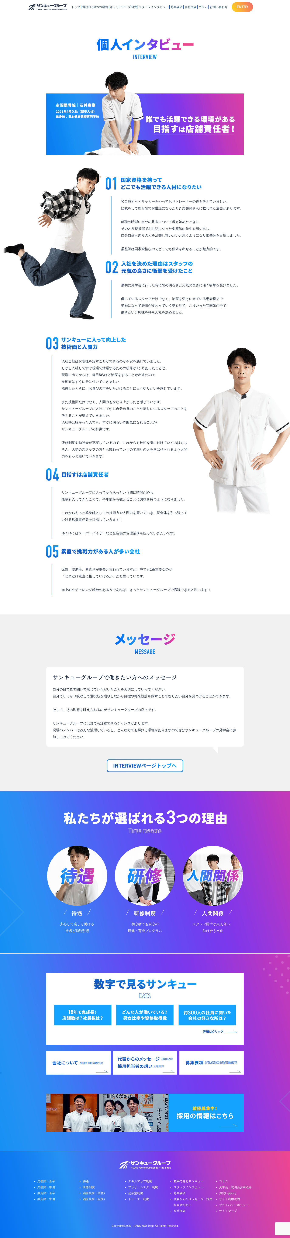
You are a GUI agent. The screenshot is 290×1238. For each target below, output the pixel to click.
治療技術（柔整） (95, 1193)
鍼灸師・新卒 (46, 1193)
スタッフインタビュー (154, 7)
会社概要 (191, 7)
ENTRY (242, 7)
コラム (203, 7)
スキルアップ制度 (140, 1181)
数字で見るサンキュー (188, 1181)
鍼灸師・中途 (46, 1199)
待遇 (86, 1181)
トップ (75, 7)
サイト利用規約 (229, 1199)
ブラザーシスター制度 (143, 1187)
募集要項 (177, 7)
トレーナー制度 (138, 1199)
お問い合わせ (219, 7)
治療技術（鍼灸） (95, 1199)
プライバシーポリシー (234, 1205)
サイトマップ (228, 1211)
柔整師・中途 (46, 1187)
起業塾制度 (135, 1193)
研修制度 (89, 1187)
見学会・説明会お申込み (235, 1187)
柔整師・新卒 (46, 1181)
